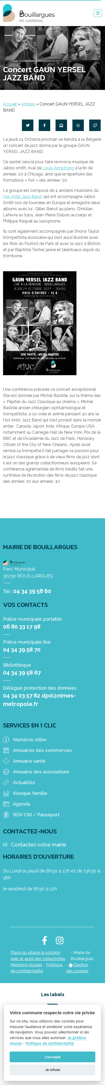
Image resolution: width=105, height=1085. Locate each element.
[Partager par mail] (61, 125)
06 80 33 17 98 (22, 626)
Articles (28, 104)
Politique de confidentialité (50, 1043)
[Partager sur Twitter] (27, 125)
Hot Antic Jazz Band (22, 196)
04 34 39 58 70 (22, 649)
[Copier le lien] (95, 125)
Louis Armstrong (58, 168)
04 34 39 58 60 (32, 591)
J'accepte (53, 1057)
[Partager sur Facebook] (44, 125)
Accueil (10, 104)
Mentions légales (26, 964)
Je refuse (52, 1070)
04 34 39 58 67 (22, 672)
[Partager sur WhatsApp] (78, 125)
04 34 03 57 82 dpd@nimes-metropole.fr (39, 699)
